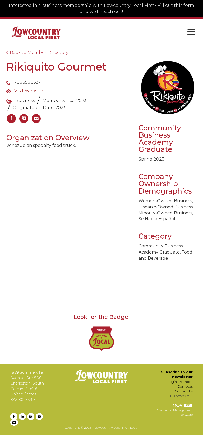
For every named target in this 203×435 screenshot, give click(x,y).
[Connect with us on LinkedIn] (22, 416)
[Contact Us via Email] (14, 422)
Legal (134, 427)
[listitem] (11, 119)
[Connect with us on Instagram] (30, 416)
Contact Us (184, 391)
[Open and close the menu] (133, 32)
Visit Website (28, 90)
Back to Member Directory (38, 52)
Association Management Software (174, 413)
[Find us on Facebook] (13, 416)
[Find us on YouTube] (39, 416)
